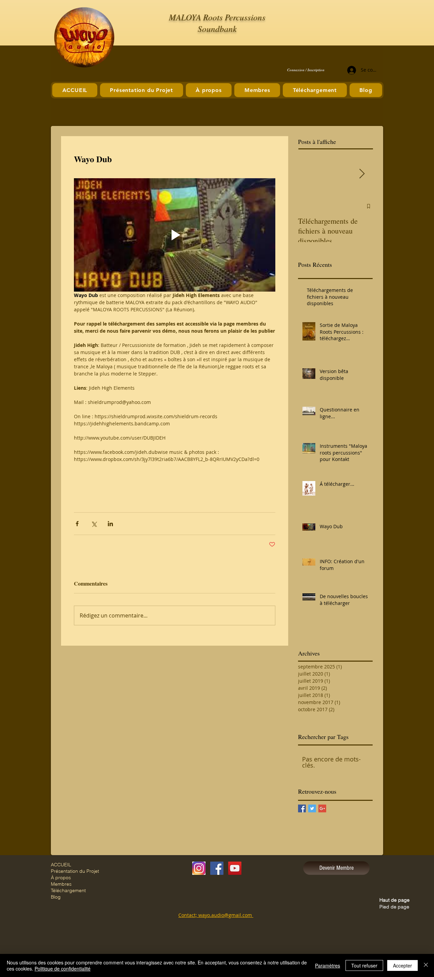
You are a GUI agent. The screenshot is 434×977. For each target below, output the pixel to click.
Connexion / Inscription (305, 70)
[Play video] (174, 235)
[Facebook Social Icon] (216, 868)
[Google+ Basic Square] (322, 808)
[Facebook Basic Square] (302, 808)
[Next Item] (362, 174)
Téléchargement (68, 890)
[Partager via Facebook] (77, 523)
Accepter (402, 965)
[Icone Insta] (198, 868)
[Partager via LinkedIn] (110, 523)
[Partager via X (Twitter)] (94, 523)
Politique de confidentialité (63, 968)
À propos (61, 877)
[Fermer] (426, 965)
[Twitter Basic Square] (312, 808)
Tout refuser (364, 965)
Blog (56, 897)
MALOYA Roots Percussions (217, 17)
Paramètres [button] (327, 965)
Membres (61, 884)
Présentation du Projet (75, 871)
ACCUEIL (61, 865)
